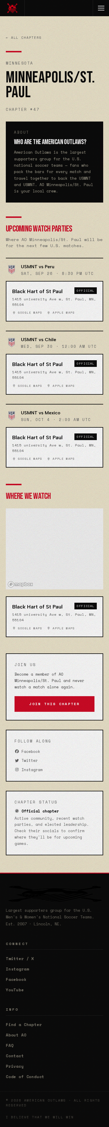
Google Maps (29, 313)
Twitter (28, 760)
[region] (54, 548)
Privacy (15, 1066)
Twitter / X (20, 958)
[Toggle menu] (101, 8)
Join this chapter (54, 704)
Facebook (29, 751)
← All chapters (24, 37)
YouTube (15, 990)
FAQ (9, 1045)
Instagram (30, 770)
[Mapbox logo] (20, 584)
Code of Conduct (25, 1077)
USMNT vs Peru (37, 266)
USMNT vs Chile (38, 339)
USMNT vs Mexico (40, 412)
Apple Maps (63, 313)
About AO (16, 1035)
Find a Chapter (24, 1024)
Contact (15, 1056)
